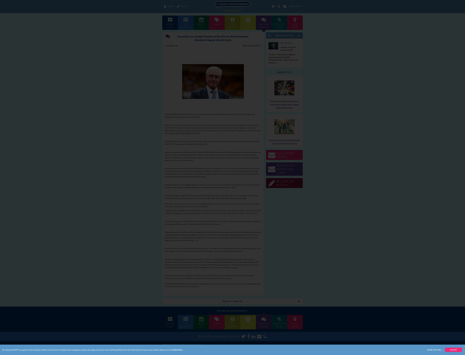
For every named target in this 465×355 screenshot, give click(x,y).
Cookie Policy (176, 350)
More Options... (434, 350)
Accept (453, 350)
